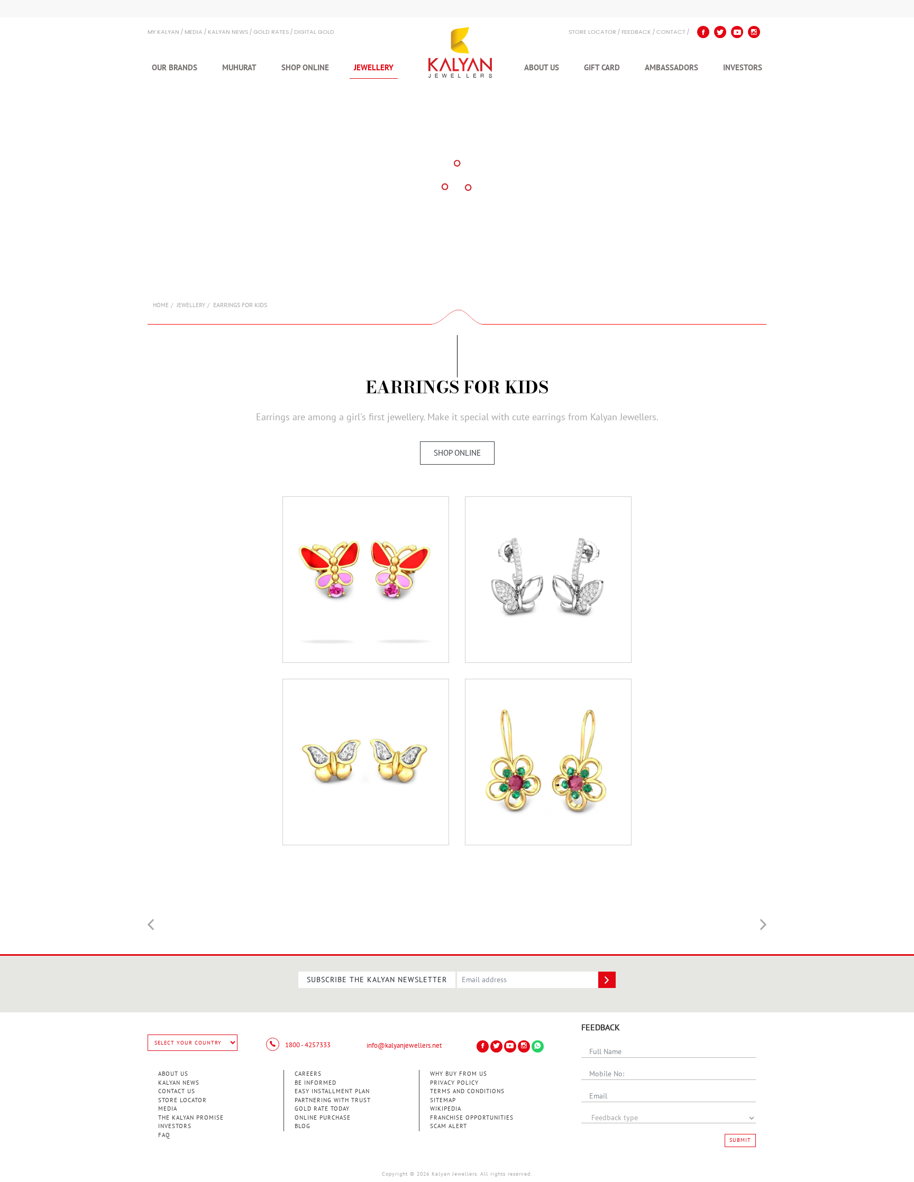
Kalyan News (228, 32)
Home (161, 305)
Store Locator (182, 1100)
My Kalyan (163, 32)
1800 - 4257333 (307, 1045)
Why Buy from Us (458, 1073)
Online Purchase (323, 1117)
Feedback (636, 32)
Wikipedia (445, 1108)
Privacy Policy (454, 1082)
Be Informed (315, 1082)
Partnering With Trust (333, 1100)
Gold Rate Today (322, 1108)
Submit (740, 1140)
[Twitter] (720, 32)
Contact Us (176, 1091)
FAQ (164, 1135)
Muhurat (239, 67)
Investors (742, 67)
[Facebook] (703, 32)
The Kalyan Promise (191, 1117)
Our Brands (174, 67)
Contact (671, 32)
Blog (302, 1126)
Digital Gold (314, 32)
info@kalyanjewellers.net (404, 1045)
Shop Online (305, 67)
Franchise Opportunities (472, 1117)
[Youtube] (737, 32)
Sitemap (443, 1100)
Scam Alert (448, 1126)
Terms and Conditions (467, 1091)
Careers (308, 1073)
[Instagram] (754, 32)
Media (194, 32)
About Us (541, 67)
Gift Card (602, 67)
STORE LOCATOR (592, 32)
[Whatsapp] (538, 1046)
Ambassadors (671, 67)
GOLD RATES (271, 32)
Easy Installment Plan (332, 1091)
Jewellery (374, 67)
